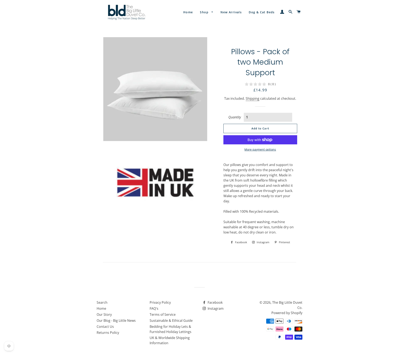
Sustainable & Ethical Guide (171, 320)
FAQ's (154, 308)
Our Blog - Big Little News (116, 320)
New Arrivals (231, 12)
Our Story (104, 314)
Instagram (215, 308)
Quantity (234, 117)
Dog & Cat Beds (262, 12)
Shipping (252, 98)
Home (188, 12)
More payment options (260, 149)
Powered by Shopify (286, 313)
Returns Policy (108, 332)
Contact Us (105, 326)
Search (102, 302)
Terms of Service (163, 314)
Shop (204, 12)
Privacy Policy (160, 302)
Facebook (215, 302)
